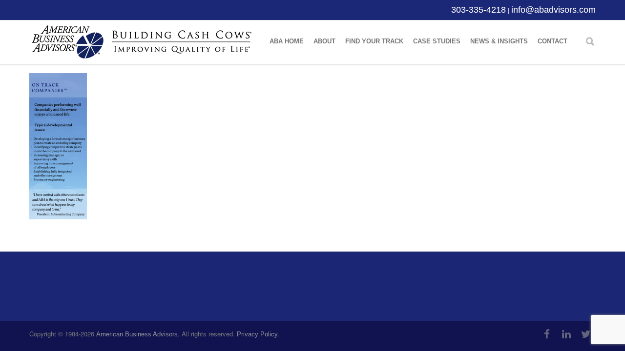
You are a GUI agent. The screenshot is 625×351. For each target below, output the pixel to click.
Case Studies (436, 41)
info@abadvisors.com (553, 10)
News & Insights (499, 41)
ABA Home (287, 41)
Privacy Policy (257, 334)
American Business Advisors (137, 334)
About (324, 41)
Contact (552, 41)
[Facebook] (547, 334)
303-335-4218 (478, 10)
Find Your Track (374, 41)
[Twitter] (586, 334)
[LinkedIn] (566, 334)
